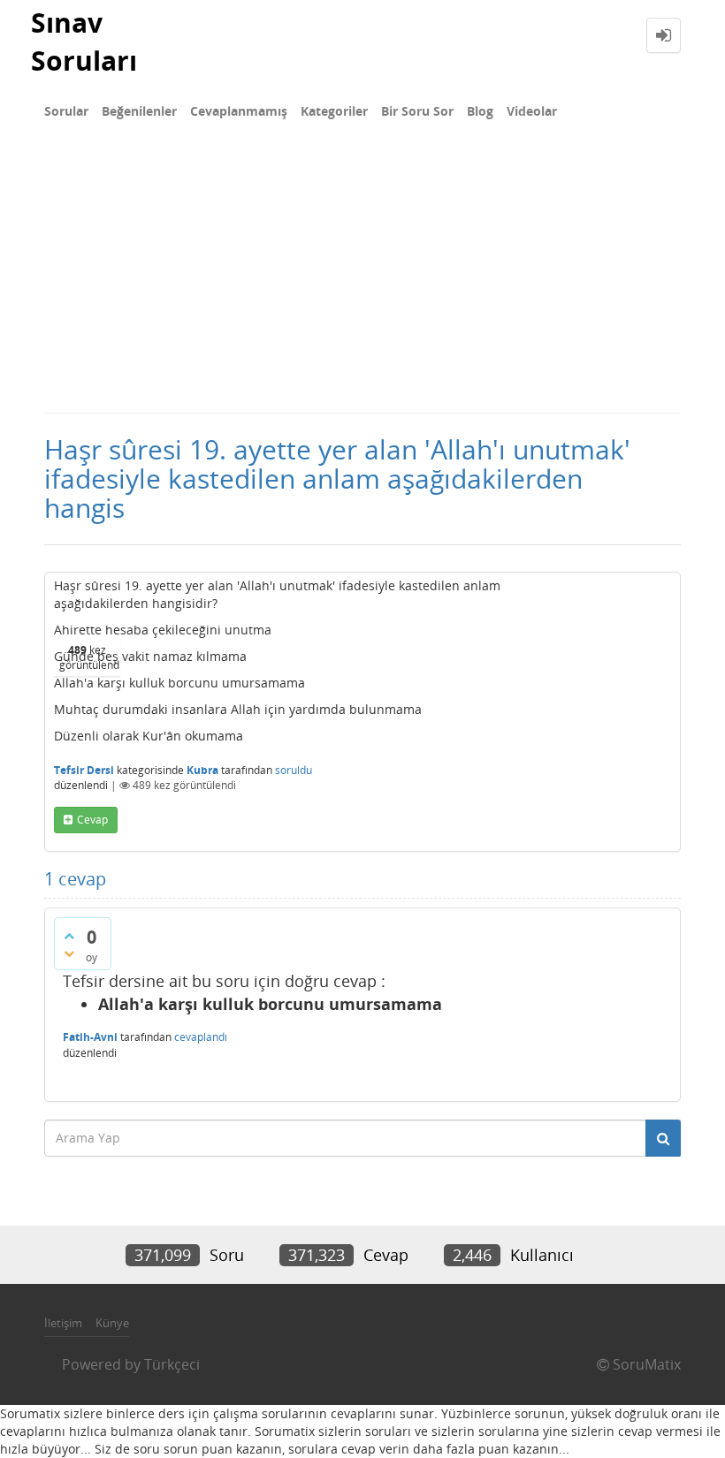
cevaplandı (200, 1036)
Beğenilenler (139, 111)
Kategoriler (334, 111)
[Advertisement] (362, 279)
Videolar (532, 111)
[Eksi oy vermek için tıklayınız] (69, 953)
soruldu (293, 770)
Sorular (66, 111)
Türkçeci (172, 1364)
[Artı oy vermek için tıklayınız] (69, 935)
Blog (480, 111)
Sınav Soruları (84, 41)
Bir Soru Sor (417, 111)
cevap (92, 819)
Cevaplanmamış (238, 111)
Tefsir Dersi (84, 770)
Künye (112, 1323)
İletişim (63, 1323)
